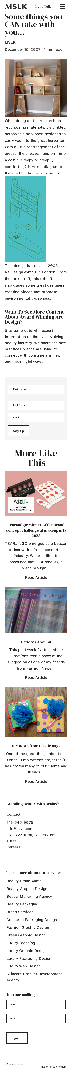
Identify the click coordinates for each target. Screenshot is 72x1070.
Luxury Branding (20, 942)
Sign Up (18, 431)
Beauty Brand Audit (23, 880)
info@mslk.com (20, 828)
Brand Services (19, 911)
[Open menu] (62, 6)
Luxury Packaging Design (28, 958)
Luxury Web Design (23, 966)
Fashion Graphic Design (27, 927)
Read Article (36, 577)
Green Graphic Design (26, 935)
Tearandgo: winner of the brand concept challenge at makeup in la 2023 (36, 530)
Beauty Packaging (22, 904)
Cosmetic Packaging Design (31, 919)
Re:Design (14, 272)
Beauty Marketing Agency (29, 896)
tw (14, 859)
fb (8, 859)
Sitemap (61, 1066)
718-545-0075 (19, 822)
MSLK (16, 6)
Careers (13, 847)
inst (27, 859)
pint (20, 859)
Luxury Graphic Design (26, 950)
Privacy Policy (47, 1066)
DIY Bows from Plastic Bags (36, 746)
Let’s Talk (43, 6)
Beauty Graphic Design (26, 888)
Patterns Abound (36, 642)
